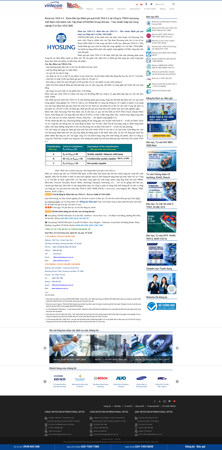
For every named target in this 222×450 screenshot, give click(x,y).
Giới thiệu (100, 9)
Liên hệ (171, 9)
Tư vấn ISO (110, 9)
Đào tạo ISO (122, 9)
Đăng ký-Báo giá (88, 201)
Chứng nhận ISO (135, 9)
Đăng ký (162, 9)
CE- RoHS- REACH (150, 9)
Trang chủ (89, 9)
